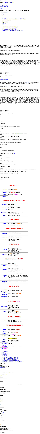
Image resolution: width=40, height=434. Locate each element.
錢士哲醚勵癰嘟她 (2, 367)
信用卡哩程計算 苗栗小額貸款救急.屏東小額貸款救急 (9, 359)
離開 (4, 432)
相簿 (2, 13)
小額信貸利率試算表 (5, 354)
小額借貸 (3, 24)
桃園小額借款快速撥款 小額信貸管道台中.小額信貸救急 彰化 (10, 357)
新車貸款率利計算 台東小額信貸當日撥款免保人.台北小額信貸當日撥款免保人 (12, 30)
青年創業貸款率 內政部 (18, 133)
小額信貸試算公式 (27, 82)
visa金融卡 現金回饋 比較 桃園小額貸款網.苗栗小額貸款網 (10, 358)
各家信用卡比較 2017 (5, 22)
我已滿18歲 (2, 432)
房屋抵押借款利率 (4, 355)
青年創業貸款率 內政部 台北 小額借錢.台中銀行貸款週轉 (13, 18)
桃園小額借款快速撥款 (5, 21)
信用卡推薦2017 (4, 23)
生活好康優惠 (4, 6)
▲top (1, 375)
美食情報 (6, 12)
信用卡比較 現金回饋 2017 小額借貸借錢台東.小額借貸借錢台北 (10, 29)
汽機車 (6, 374)
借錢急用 (3, 352)
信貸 (14, 153)
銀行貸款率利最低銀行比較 (4, 79)
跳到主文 (1, 8)
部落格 (3, 14)
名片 (2, 15)
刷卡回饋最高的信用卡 (5, 353)
